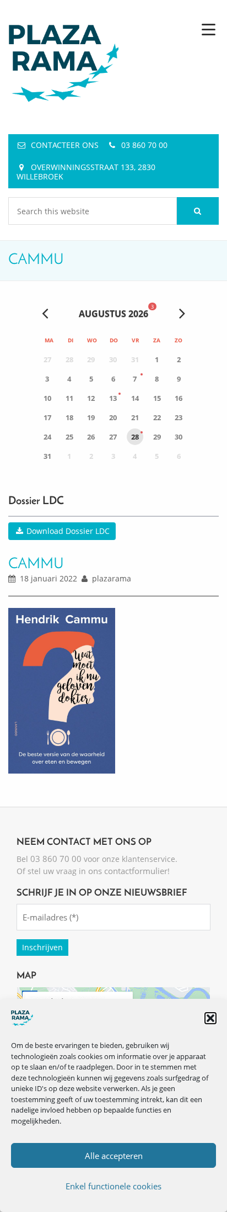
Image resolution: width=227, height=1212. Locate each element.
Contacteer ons (65, 145)
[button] (210, 1018)
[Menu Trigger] (208, 29)
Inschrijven (42, 947)
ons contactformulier (127, 870)
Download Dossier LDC (67, 531)
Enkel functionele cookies (113, 1186)
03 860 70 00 (144, 145)
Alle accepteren (114, 1155)
